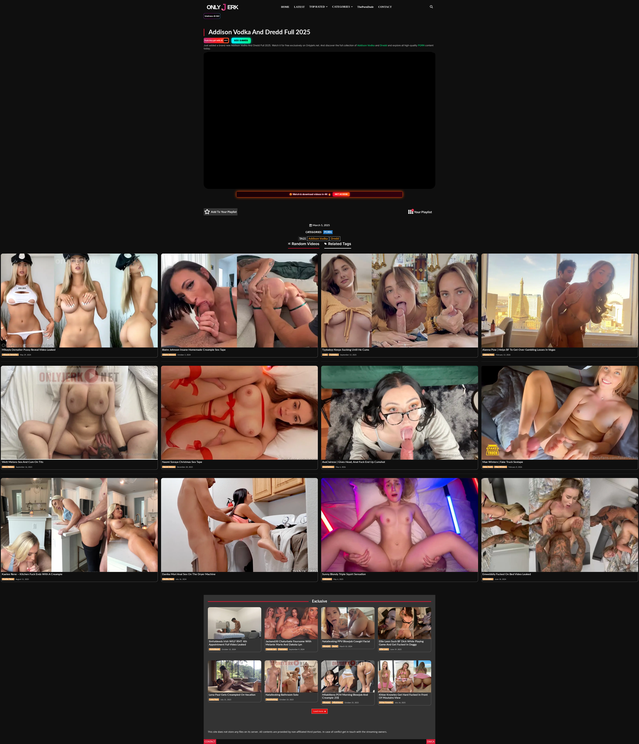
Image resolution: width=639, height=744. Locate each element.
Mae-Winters (500, 467)
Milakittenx (337, 702)
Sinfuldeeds (214, 649)
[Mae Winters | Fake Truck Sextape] (559, 413)
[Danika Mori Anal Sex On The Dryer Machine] (239, 525)
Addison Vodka (366, 45)
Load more (318, 711)
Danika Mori (168, 579)
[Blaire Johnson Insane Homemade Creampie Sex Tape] (239, 301)
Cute (325, 355)
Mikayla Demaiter (10, 355)
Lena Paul (214, 699)
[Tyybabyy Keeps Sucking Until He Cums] (399, 301)
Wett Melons (8, 467)
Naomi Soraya (169, 467)
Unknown (327, 579)
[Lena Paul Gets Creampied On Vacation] (234, 676)
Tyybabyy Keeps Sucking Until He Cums (345, 349)
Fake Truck (487, 467)
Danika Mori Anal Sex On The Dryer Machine (188, 574)
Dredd (383, 45)
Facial (335, 646)
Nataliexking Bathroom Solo (282, 694)
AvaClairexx (328, 467)
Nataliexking (272, 699)
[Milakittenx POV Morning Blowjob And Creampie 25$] (348, 676)
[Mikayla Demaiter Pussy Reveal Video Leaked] (79, 301)
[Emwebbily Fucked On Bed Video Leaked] (559, 525)
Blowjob (326, 646)
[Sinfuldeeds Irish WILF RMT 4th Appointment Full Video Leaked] (234, 623)
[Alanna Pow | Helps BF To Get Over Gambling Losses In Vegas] (559, 301)
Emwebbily (487, 579)
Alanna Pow (488, 355)
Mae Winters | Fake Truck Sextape (502, 462)
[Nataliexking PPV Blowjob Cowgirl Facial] (348, 623)
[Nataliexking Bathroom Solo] (291, 676)
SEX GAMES (242, 40)
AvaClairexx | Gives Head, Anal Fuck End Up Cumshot (353, 462)
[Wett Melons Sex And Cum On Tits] (79, 413)
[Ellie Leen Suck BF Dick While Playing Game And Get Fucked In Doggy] (404, 623)
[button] (431, 7)
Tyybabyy (334, 355)
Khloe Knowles (386, 702)
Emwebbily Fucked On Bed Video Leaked (506, 574)
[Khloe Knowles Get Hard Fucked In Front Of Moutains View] (404, 676)
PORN (421, 45)
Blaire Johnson (169, 355)
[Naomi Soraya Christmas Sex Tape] (239, 413)
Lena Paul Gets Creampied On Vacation (232, 694)
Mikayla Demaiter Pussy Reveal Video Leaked (28, 349)
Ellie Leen (384, 649)
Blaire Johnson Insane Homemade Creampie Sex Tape (194, 349)
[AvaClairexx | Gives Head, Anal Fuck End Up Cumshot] (399, 413)
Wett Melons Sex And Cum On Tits (22, 462)
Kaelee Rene (8, 579)
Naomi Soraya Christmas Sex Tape (182, 462)
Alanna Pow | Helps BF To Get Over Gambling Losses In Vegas (518, 349)
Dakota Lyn (271, 649)
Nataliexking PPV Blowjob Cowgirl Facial (346, 641)
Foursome (283, 649)
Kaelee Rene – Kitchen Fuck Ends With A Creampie (32, 574)
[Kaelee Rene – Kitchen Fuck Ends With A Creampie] (79, 525)
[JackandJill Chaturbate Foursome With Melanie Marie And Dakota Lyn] (291, 623)
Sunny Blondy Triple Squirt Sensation (344, 574)
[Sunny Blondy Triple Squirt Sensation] (399, 525)
